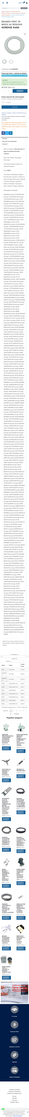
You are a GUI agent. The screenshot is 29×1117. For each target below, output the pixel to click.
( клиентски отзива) (7, 69)
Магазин (8, 11)
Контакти (14, 1100)
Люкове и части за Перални (13, 13)
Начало (3, 11)
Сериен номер (22, 665)
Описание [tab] (4, 138)
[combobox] (3, 102)
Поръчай (14, 107)
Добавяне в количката (20, 91)
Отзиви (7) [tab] (5, 144)
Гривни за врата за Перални (13, 116)
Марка (3, 665)
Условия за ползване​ (14, 1089)
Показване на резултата (14, 656)
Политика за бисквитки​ (14, 1091)
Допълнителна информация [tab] (9, 141)
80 (10, 713)
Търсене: (8, 661)
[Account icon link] (26, 3)
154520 (5, 120)
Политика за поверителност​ (14, 1093)
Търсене (24, 8)
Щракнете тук (14, 998)
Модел (10, 665)
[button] (25, 34)
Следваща (16, 713)
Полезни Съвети (14, 1102)
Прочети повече (18, 1115)
